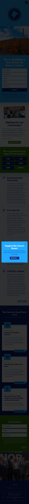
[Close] (25, 243)
